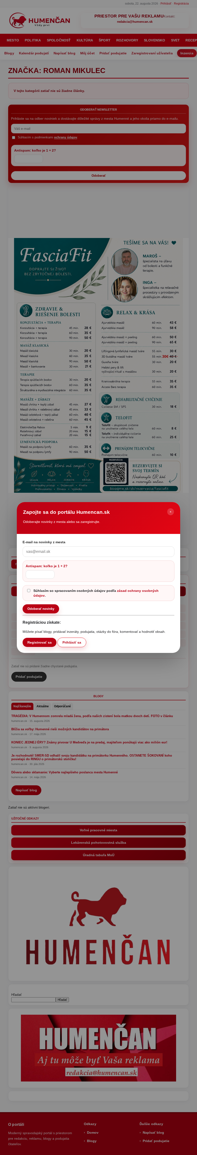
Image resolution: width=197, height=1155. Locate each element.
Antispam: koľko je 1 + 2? (47, 566)
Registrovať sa (39, 642)
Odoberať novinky (40, 609)
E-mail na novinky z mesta (44, 542)
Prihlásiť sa (71, 642)
